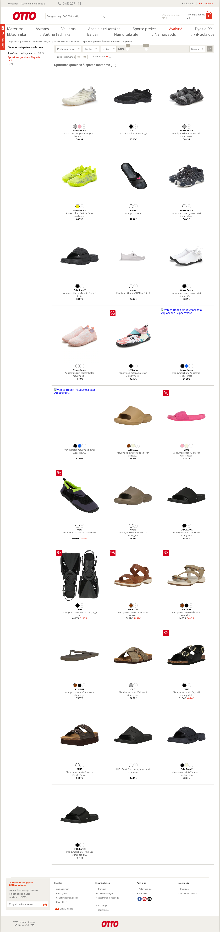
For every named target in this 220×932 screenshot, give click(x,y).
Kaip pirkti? (61, 902)
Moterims (15, 28)
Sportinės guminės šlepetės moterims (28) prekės (107, 42)
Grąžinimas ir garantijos (67, 898)
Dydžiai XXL (204, 28)
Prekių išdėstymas (65, 56)
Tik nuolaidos (100, 56)
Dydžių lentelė (66, 909)
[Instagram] (149, 899)
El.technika (16, 34)
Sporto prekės (145, 28)
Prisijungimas (206, 3)
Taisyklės (184, 889)
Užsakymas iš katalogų (108, 898)
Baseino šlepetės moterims (66, 42)
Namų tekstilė (126, 34)
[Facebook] (140, 899)
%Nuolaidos (204, 34)
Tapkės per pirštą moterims (22, 53)
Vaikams (68, 28)
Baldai (92, 34)
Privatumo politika (188, 893)
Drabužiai (102, 889)
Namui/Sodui (166, 34)
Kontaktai (13, 3)
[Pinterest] (144, 899)
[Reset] (210, 49)
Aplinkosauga (145, 889)
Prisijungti (102, 906)
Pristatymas (61, 893)
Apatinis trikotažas (104, 28)
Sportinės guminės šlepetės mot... (24, 58)
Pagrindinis (13, 42)
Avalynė (175, 28)
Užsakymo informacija (33, 3)
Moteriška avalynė (41, 42)
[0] (127, 49)
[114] (146, 49)
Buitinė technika (56, 34)
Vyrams (42, 28)
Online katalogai (105, 893)
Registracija (188, 3)
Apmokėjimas (62, 889)
